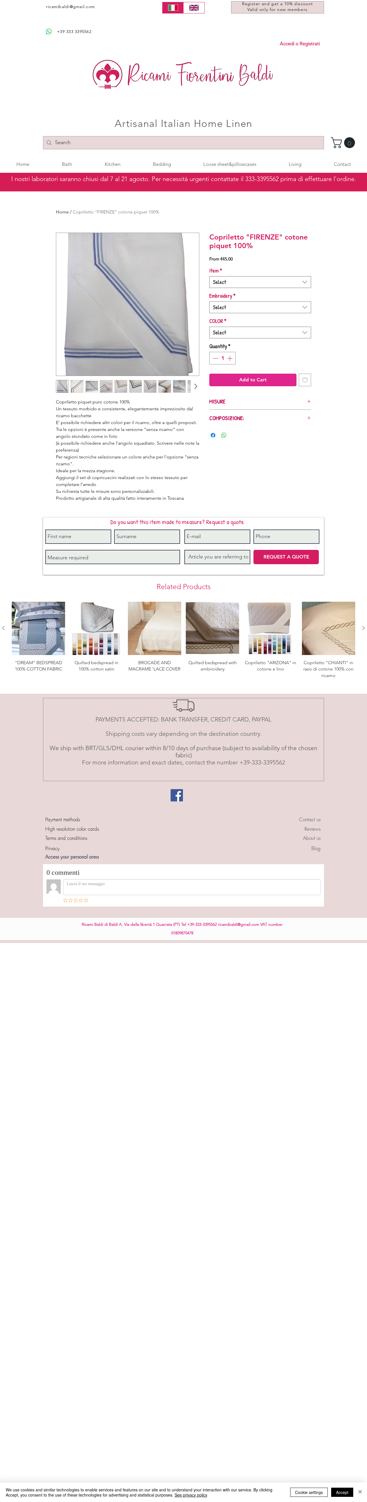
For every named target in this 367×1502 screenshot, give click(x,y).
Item (215, 270)
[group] (183, 643)
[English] (194, 7)
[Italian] (173, 7)
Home (62, 212)
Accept (342, 1492)
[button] (344, 142)
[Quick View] (38, 628)
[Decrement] (215, 358)
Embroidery (222, 296)
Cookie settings (309, 1492)
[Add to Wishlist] (305, 380)
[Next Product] (363, 628)
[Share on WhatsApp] (223, 435)
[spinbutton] (223, 358)
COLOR (218, 321)
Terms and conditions (66, 838)
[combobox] (260, 282)
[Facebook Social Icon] (177, 795)
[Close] (360, 1492)
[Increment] (230, 358)
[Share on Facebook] (213, 435)
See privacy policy (191, 1495)
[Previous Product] (3, 628)
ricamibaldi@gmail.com (70, 6)
